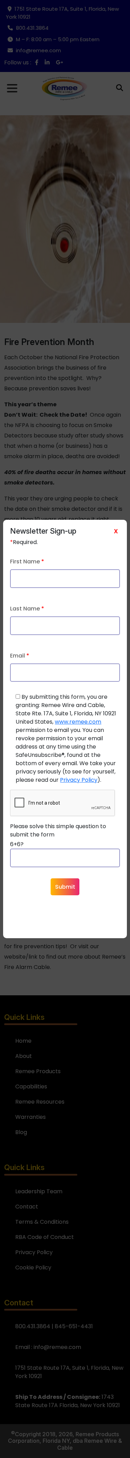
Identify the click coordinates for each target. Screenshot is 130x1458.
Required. (24, 542)
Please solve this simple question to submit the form (58, 830)
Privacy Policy (78, 780)
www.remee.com (78, 722)
